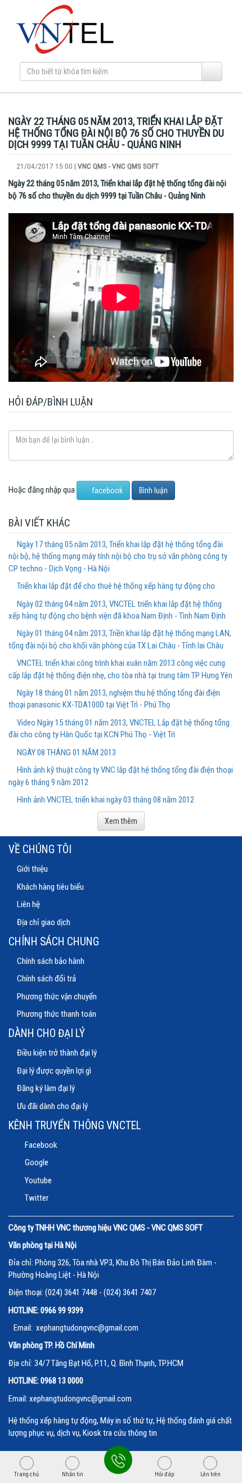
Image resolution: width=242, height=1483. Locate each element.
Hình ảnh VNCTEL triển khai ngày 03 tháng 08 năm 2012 (105, 800)
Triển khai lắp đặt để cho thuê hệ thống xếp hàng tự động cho (116, 586)
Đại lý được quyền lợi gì (54, 1071)
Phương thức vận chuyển (57, 996)
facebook (106, 490)
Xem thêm (121, 821)
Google (35, 1162)
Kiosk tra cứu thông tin (120, 1433)
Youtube (37, 1180)
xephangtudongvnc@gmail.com (87, 1328)
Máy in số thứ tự (126, 1421)
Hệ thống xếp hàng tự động (52, 1421)
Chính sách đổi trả (46, 978)
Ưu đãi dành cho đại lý (52, 1106)
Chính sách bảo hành (50, 961)
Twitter (35, 1198)
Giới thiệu (32, 869)
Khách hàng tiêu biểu (50, 887)
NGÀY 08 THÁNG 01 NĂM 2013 (66, 752)
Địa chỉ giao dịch (43, 922)
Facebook (40, 1145)
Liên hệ (28, 904)
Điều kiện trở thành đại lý (57, 1053)
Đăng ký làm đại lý (46, 1088)
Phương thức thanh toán (56, 1014)
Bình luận (153, 490)
